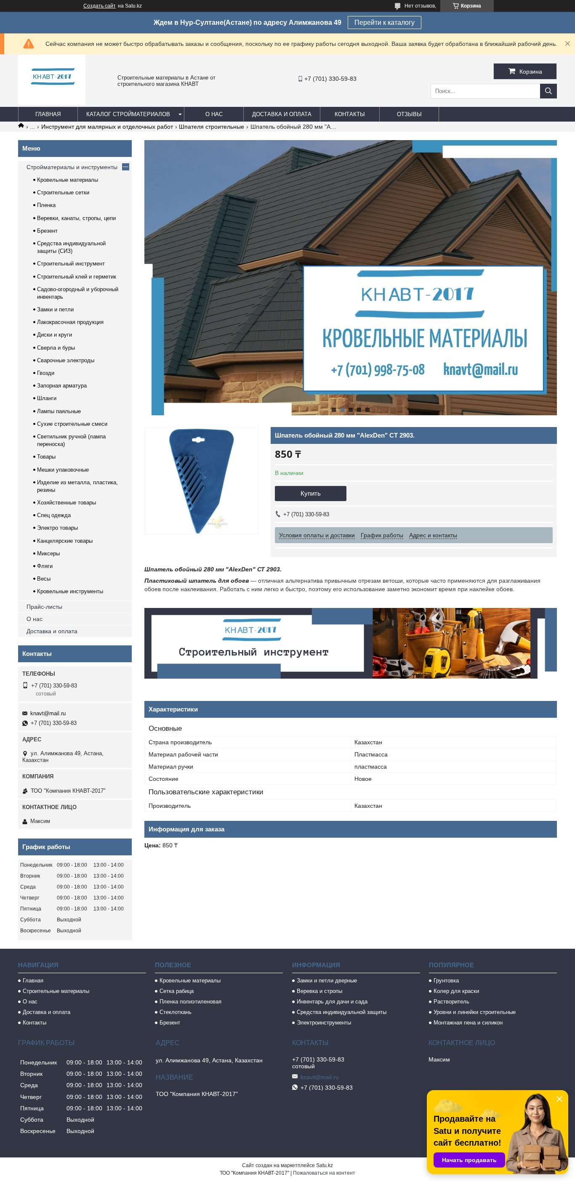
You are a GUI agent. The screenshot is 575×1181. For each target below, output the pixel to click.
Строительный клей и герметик (76, 276)
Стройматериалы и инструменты (72, 167)
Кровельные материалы (67, 180)
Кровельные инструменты (70, 591)
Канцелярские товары (65, 541)
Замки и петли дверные (327, 980)
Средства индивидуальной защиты (341, 1012)
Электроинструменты (324, 1022)
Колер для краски (456, 991)
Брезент (47, 231)
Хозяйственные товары (66, 502)
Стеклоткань (176, 1012)
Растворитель (451, 1001)
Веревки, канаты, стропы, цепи (76, 218)
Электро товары (57, 528)
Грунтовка (446, 980)
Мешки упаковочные (63, 470)
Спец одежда (54, 515)
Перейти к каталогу (384, 22)
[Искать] (548, 91)
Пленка (46, 205)
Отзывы (409, 114)
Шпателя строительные (211, 126)
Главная (48, 114)
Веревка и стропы (319, 991)
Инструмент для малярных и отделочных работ (107, 126)
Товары (46, 457)
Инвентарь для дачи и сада (332, 1001)
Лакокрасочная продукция (70, 322)
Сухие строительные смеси (72, 424)
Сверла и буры (56, 348)
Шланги (46, 398)
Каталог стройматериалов (128, 114)
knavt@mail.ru (48, 713)
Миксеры (48, 553)
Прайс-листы (44, 606)
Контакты (350, 114)
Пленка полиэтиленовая (190, 1001)
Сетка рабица (177, 991)
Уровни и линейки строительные (475, 1012)
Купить (311, 493)
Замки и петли (55, 309)
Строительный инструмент (71, 263)
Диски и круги (54, 335)
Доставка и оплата (281, 114)
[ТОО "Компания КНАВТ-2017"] (51, 103)
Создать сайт (99, 6)
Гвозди (45, 373)
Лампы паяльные (59, 411)
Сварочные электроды (65, 360)
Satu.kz (324, 1165)
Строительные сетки (63, 192)
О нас (214, 114)
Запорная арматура (62, 385)
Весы (44, 579)
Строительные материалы (56, 991)
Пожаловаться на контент (324, 1173)
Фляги (45, 566)
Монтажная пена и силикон (468, 1022)
